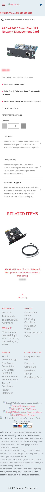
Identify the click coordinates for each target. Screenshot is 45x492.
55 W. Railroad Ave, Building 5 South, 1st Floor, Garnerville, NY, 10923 (10, 338)
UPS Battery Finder (30, 314)
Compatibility (21, 166)
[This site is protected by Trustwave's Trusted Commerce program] (22, 420)
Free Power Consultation (8, 365)
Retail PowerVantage (9, 358)
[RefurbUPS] (18, 4)
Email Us (29, 363)
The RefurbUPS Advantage (10, 321)
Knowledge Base (33, 377)
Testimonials (8, 316)
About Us (7, 312)
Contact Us (30, 366)
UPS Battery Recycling (8, 371)
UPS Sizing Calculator (29, 321)
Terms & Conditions (7, 385)
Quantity (5, 121)
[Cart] (41, 5)
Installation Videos (30, 327)
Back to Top (22, 297)
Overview (21, 143)
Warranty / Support (21, 189)
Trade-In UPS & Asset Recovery (10, 378)
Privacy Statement (7, 391)
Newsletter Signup (30, 372)
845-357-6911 (26, 13)
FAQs (27, 336)
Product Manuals (33, 332)
